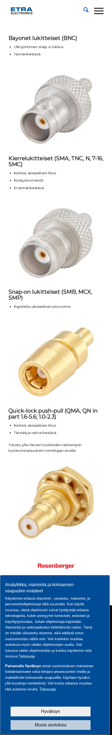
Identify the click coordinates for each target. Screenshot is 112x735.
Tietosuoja (26, 656)
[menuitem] (83, 11)
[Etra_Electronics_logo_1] (46, 11)
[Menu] (96, 11)
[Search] (83, 11)
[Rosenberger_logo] (56, 566)
